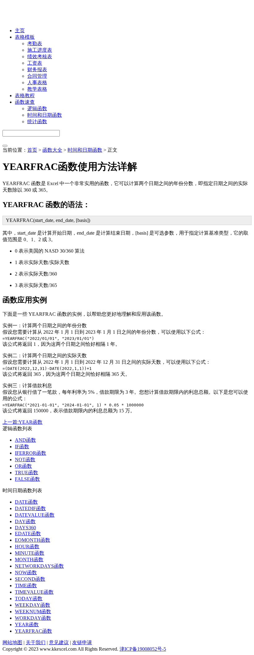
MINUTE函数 (29, 553)
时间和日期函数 (44, 115)
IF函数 (22, 446)
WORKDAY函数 (33, 618)
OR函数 (23, 466)
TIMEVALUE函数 (34, 592)
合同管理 (37, 76)
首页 (32, 150)
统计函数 (37, 121)
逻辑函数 (37, 108)
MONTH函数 (29, 559)
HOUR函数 (27, 546)
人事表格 (37, 82)
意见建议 (59, 642)
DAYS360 (25, 527)
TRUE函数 (26, 472)
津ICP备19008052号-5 (143, 649)
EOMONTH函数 (32, 540)
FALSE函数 (27, 479)
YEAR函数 (27, 624)
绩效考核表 (39, 56)
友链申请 (82, 642)
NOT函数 (25, 459)
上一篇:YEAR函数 (22, 422)
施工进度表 (39, 50)
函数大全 (52, 150)
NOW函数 (26, 572)
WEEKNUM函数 (33, 611)
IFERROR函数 (30, 453)
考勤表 (34, 43)
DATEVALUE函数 (35, 515)
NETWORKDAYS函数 (39, 566)
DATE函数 (26, 502)
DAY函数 (25, 521)
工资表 (34, 63)
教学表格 (37, 89)
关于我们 (36, 642)
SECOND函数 (30, 579)
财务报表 (37, 69)
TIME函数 (26, 585)
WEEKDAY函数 (32, 605)
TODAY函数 (28, 598)
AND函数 (25, 440)
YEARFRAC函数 (33, 631)
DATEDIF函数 (30, 508)
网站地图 (12, 642)
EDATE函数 (28, 533)
